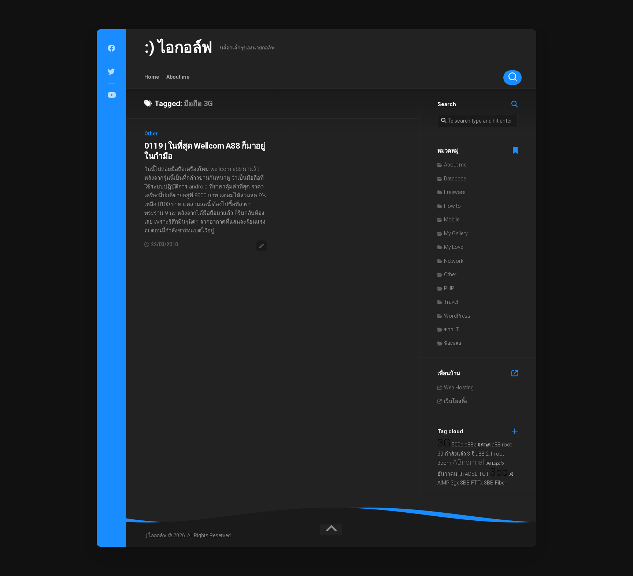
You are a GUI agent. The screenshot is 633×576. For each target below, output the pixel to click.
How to (452, 206)
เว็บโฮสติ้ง (455, 401)
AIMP (443, 483)
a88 (468, 445)
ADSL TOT (477, 474)
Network (453, 261)
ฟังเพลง (452, 343)
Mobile (451, 219)
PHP (449, 288)
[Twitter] (111, 71)
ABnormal (468, 462)
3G (444, 443)
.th (461, 474)
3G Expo (493, 463)
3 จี (470, 454)
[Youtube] (111, 95)
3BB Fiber (495, 483)
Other (151, 133)
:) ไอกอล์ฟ (178, 47)
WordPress (457, 316)
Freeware (454, 192)
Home (151, 77)
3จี (511, 474)
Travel (451, 302)
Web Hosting (459, 387)
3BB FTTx (471, 483)
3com (444, 463)
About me (177, 77)
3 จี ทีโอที (482, 445)
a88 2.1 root (489, 454)
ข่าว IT (451, 329)
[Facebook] (111, 48)
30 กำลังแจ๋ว (451, 454)
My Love (453, 247)
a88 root (502, 445)
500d (457, 445)
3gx (455, 483)
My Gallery (456, 233)
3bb (499, 472)
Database (455, 179)
